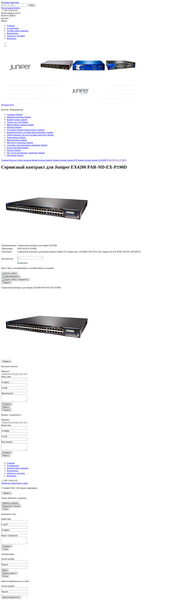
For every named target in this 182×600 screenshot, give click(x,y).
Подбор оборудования (17, 31)
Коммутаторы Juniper (17, 119)
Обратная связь (8, 483)
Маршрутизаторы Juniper (19, 117)
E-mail (4, 388)
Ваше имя (6, 376)
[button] (5, 105)
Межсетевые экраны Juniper (20, 124)
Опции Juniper (14, 150)
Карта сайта (22, 483)
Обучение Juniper (15, 155)
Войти (17, 8)
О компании (13, 28)
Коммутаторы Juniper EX (65, 160)
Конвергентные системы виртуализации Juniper (30, 132)
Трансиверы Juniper (16, 137)
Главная (11, 25)
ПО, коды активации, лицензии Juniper (26, 153)
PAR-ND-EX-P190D (116, 160)
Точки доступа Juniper (17, 122)
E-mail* (4, 524)
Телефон (5, 382)
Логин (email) (7, 559)
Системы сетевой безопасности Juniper (26, 130)
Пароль (4, 564)
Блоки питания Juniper (18, 147)
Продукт (5, 371)
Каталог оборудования (20, 160)
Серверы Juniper (14, 114)
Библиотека (12, 33)
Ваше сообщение (9, 535)
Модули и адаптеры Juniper (20, 142)
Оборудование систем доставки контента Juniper (30, 135)
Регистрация (7, 8)
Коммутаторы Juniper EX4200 (92, 160)
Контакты (11, 38)
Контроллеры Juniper (17, 140)
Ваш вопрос (7, 442)
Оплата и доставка (16, 36)
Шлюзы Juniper (14, 127)
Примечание (7, 393)
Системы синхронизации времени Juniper (27, 145)
